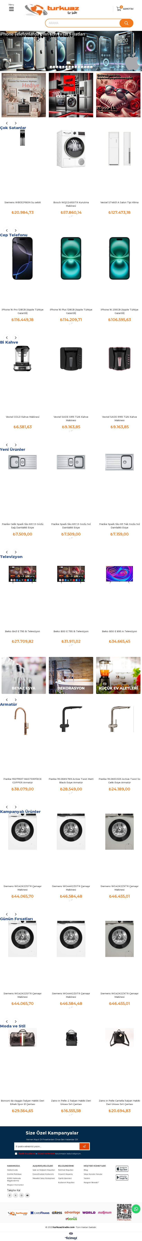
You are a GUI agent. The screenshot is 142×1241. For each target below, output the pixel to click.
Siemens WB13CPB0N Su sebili (23, 202)
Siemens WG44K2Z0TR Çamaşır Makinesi (71, 888)
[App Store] (122, 1169)
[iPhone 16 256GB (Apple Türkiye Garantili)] (119, 271)
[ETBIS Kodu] (124, 1212)
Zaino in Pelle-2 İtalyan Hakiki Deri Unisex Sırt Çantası (71, 1102)
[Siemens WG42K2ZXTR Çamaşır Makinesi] (119, 847)
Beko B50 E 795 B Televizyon (71, 631)
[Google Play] (122, 1177)
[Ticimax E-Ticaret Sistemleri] (71, 1238)
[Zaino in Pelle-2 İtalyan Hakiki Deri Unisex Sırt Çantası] (71, 1062)
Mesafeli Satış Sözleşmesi (44, 1178)
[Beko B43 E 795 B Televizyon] (22, 592)
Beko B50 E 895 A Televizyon (119, 631)
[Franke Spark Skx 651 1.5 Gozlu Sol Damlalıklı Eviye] (71, 485)
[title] (71, 51)
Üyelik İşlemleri (65, 1178)
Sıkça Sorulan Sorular (93, 1174)
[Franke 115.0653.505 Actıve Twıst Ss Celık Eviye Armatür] (119, 740)
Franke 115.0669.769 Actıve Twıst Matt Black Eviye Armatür (71, 781)
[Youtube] (27, 1195)
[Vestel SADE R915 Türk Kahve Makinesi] (119, 378)
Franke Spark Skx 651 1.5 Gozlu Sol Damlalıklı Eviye (71, 526)
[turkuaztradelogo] (17, 1213)
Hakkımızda (12, 1170)
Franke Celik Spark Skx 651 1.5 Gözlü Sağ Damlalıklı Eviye (22, 526)
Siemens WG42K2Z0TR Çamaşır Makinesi (23, 888)
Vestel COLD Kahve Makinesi (22, 416)
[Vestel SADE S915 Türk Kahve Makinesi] (71, 378)
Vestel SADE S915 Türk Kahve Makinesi (71, 418)
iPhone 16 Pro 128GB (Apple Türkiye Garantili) (22, 311)
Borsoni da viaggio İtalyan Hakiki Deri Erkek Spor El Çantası (22, 1102)
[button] (51, 67)
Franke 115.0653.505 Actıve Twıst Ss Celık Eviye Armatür (119, 781)
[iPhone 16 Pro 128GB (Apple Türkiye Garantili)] (22, 271)
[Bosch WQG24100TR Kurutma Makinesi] (71, 163)
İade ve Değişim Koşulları (44, 1170)
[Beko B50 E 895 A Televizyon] (119, 592)
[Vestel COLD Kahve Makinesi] (22, 378)
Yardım (87, 1178)
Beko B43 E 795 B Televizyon (22, 631)
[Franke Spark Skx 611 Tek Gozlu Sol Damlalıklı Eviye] (119, 485)
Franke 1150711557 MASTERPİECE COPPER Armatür (22, 781)
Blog (86, 1170)
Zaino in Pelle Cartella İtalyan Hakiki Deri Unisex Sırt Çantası (119, 1102)
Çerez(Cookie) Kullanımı (43, 1174)
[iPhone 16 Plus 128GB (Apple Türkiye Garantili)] (71, 271)
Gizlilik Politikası (14, 1174)
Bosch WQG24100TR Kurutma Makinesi (71, 204)
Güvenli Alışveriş (65, 1174)
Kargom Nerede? (91, 1182)
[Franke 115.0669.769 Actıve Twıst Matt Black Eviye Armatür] (71, 740)
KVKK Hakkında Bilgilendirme (14, 1179)
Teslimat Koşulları (65, 1170)
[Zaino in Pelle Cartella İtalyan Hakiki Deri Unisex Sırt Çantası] (119, 1062)
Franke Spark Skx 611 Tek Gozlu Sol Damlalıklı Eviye (119, 526)
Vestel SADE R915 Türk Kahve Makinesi (119, 418)
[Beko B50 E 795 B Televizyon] (71, 592)
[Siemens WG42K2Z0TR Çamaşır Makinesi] (22, 847)
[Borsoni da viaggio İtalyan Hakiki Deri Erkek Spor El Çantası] (22, 1062)
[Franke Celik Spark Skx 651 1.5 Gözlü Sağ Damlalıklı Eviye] (22, 485)
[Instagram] (21, 1195)
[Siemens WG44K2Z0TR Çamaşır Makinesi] (71, 847)
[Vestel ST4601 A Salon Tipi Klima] (119, 163)
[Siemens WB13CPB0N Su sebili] (22, 163)
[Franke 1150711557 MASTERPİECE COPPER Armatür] (22, 740)
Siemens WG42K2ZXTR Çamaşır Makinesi (120, 888)
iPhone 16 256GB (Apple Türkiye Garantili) (119, 311)
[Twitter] (15, 1195)
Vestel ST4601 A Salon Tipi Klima (119, 202)
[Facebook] (9, 1195)
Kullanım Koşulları (66, 1182)
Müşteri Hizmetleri (15, 1185)
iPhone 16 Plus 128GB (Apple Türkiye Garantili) (71, 311)
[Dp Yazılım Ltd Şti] (71, 1233)
